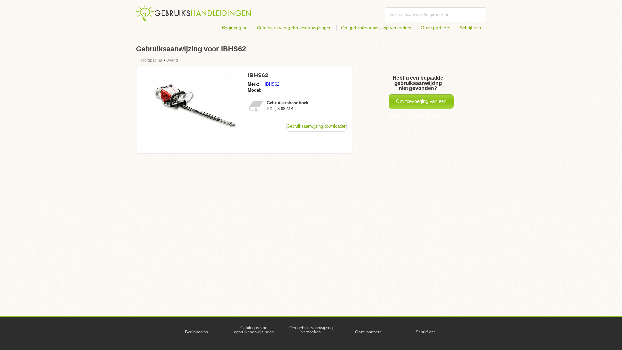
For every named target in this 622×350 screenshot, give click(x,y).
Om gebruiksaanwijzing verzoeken (376, 27)
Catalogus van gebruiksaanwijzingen (294, 27)
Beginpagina (235, 27)
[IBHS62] (195, 135)
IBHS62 (272, 84)
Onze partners (435, 27)
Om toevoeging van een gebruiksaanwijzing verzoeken (421, 104)
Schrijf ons (470, 27)
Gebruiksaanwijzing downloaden (316, 126)
